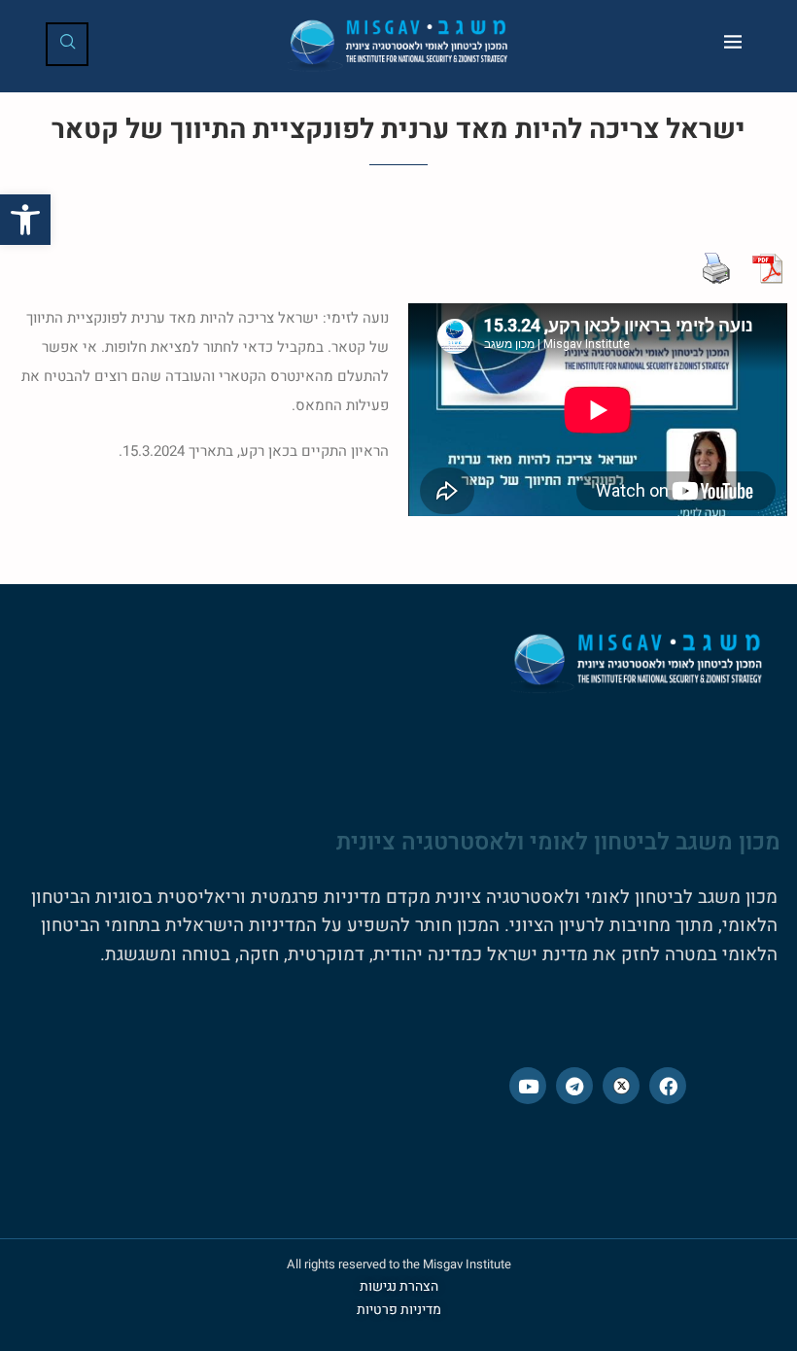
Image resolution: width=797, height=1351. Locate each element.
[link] (25, 219)
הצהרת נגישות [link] (399, 1286)
